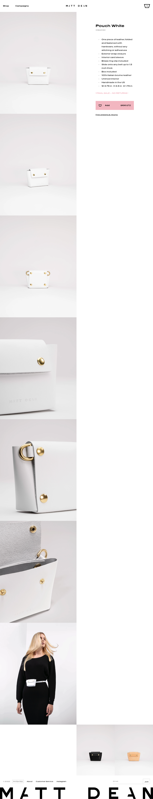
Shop (6, 6)
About (29, 781)
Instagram (61, 781)
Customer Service (44, 781)
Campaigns (22, 6)
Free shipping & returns (107, 115)
